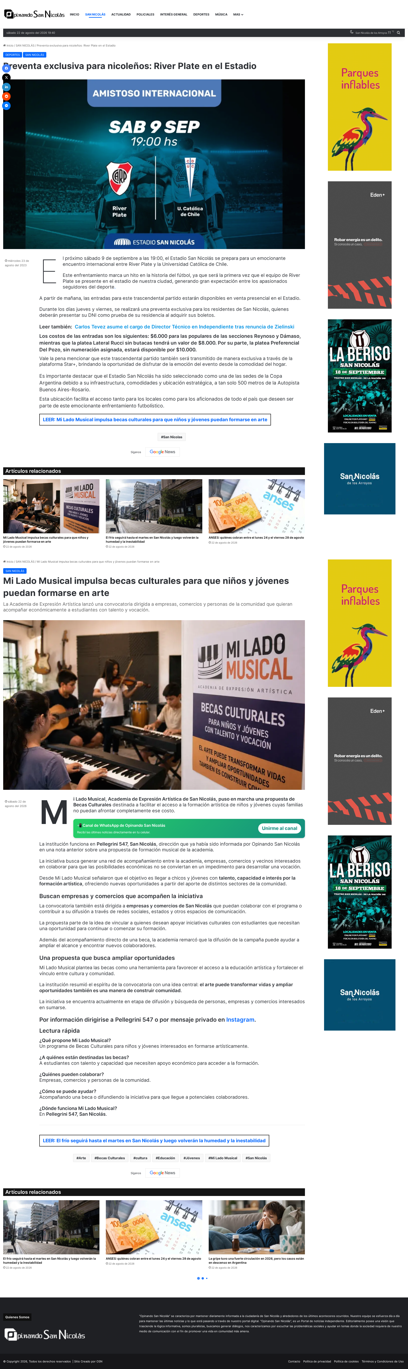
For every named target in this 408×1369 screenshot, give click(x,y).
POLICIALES (145, 14)
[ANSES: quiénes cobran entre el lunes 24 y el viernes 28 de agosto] (257, 506)
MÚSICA (221, 14)
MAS (236, 14)
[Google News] (162, 452)
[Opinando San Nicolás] (35, 14)
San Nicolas (172, 437)
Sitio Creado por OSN (88, 1361)
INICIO (74, 14)
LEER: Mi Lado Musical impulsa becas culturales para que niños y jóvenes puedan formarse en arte (155, 419)
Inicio (9, 45)
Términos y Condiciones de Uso (383, 1361)
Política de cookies (346, 1361)
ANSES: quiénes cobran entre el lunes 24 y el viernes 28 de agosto (256, 537)
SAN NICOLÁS (95, 14)
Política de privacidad (317, 1361)
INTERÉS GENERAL (173, 14)
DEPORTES (201, 14)
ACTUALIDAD (121, 14)
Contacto (294, 1361)
